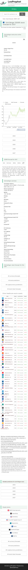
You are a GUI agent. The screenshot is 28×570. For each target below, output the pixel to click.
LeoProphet (14, 1)
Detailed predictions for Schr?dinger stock (13, 481)
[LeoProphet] (3, 3)
